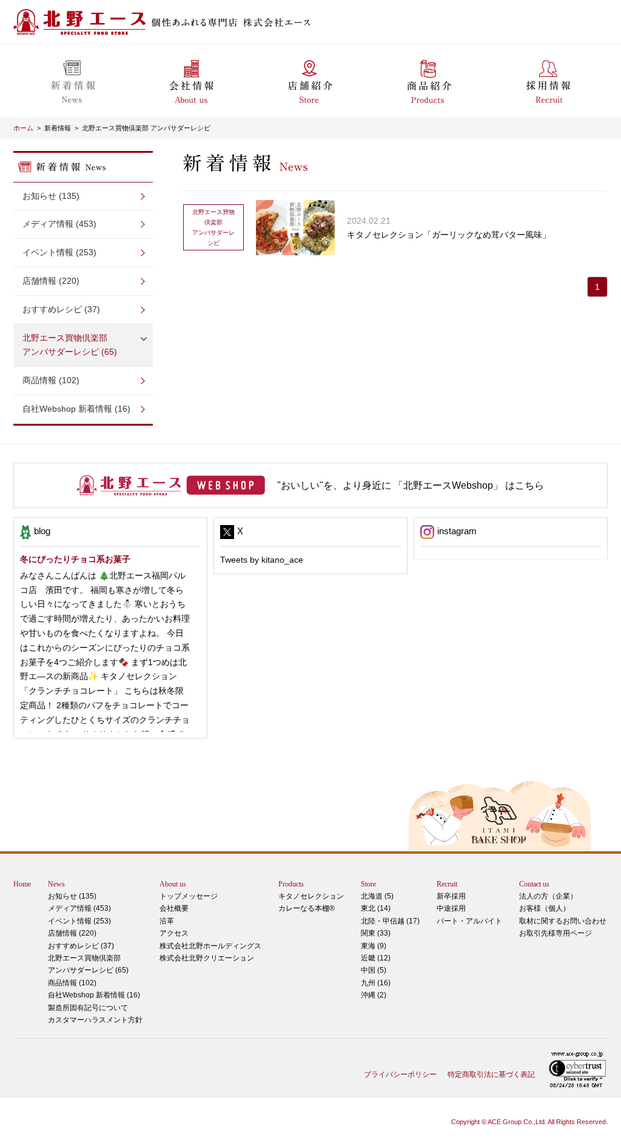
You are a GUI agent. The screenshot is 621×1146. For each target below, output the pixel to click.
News (56, 884)
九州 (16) (376, 983)
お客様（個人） (544, 908)
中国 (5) (373, 970)
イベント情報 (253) (59, 252)
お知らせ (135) (50, 196)
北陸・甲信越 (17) (390, 921)
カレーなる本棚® (306, 908)
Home (22, 884)
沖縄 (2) (373, 995)
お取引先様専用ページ (555, 933)
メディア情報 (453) (59, 224)
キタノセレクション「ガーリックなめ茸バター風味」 (449, 235)
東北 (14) (376, 908)
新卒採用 (451, 896)
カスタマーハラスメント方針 (95, 1020)
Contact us (534, 884)
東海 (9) (373, 946)
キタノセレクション (311, 896)
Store (368, 884)
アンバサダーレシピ (213, 227)
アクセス (174, 933)
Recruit (447, 884)
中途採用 (451, 908)
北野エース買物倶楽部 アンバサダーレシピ (146, 128)
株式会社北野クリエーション (206, 958)
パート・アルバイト (469, 921)
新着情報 (57, 128)
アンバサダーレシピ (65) (69, 345)
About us (172, 884)
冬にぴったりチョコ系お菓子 (75, 559)
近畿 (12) (376, 958)
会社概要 (174, 908)
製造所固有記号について (88, 1008)
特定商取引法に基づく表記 (491, 1074)
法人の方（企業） (548, 896)
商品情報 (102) (50, 380)
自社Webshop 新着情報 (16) (76, 409)
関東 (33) (376, 933)
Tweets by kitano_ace (261, 560)
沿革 (166, 921)
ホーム (23, 128)
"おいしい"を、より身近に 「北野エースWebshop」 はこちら (410, 485)
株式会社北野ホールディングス (210, 946)
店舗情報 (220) (50, 281)
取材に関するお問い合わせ (562, 921)
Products (291, 884)
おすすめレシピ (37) (61, 309)
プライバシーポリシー (400, 1074)
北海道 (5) (377, 896)
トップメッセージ (188, 896)
